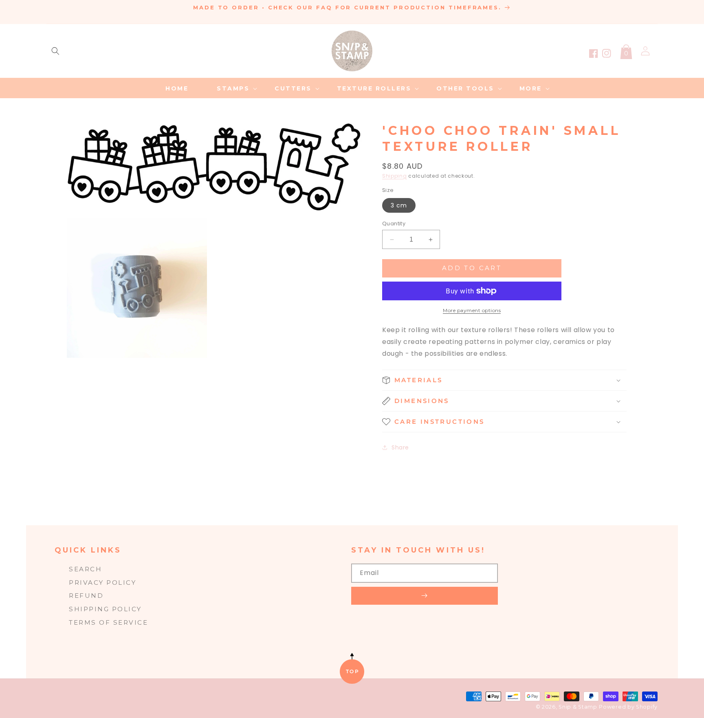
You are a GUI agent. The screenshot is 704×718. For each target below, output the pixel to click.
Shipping (394, 175)
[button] (55, 51)
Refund (86, 595)
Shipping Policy (105, 609)
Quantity (393, 223)
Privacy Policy (102, 582)
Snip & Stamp (578, 707)
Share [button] (400, 447)
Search (85, 569)
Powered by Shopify (628, 707)
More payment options (472, 310)
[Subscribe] (424, 596)
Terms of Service (108, 622)
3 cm (399, 205)
